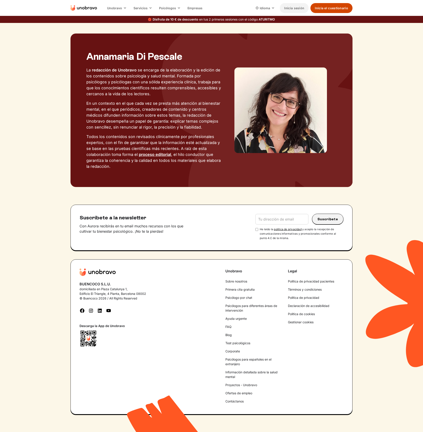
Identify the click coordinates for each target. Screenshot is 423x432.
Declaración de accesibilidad (308, 306)
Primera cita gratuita (240, 289)
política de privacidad (287, 229)
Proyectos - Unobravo (241, 385)
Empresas (194, 8)
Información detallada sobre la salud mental (251, 374)
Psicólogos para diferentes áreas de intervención (251, 308)
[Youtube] (108, 310)
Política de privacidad (303, 297)
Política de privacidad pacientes (311, 281)
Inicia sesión (294, 8)
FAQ (228, 327)
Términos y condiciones (305, 289)
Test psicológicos (237, 343)
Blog (228, 335)
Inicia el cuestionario (331, 8)
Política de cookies (301, 314)
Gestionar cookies (301, 322)
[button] (117, 8)
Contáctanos (234, 401)
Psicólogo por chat (238, 297)
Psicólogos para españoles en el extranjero (248, 361)
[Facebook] (82, 310)
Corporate (232, 351)
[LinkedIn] (99, 310)
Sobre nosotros (236, 281)
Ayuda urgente (236, 318)
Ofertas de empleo (238, 393)
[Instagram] (91, 310)
